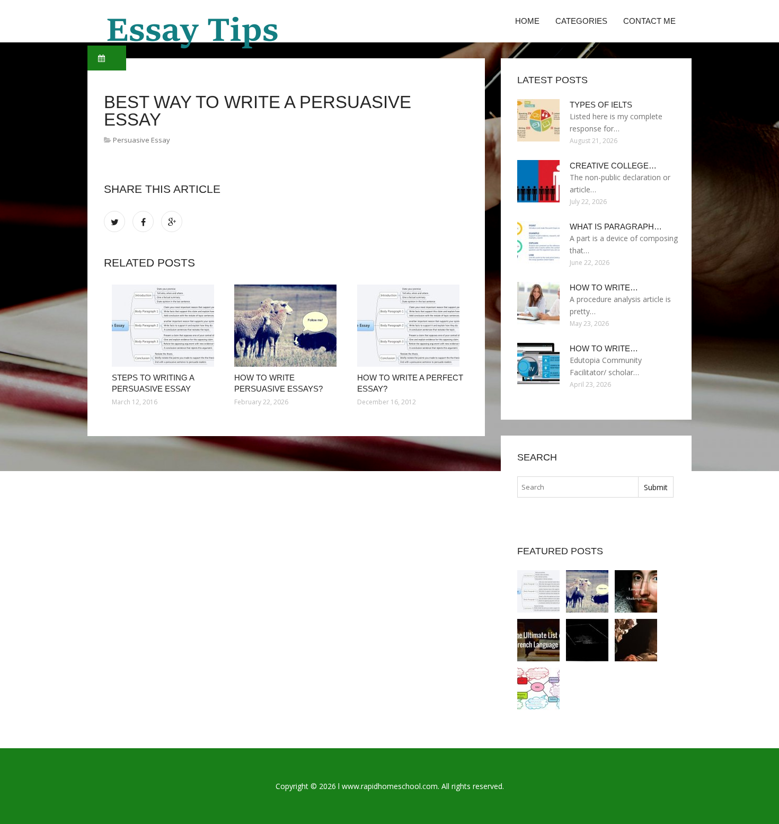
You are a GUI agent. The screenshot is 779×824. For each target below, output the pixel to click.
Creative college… (613, 165)
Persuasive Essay (141, 140)
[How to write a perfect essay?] (410, 326)
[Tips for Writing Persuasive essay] (538, 640)
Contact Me (649, 20)
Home (527, 20)
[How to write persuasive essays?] (287, 326)
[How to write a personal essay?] (636, 640)
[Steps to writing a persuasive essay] (165, 326)
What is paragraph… (616, 226)
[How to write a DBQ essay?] (538, 689)
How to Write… (604, 287)
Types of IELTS (601, 104)
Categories (581, 20)
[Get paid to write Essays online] (587, 640)
